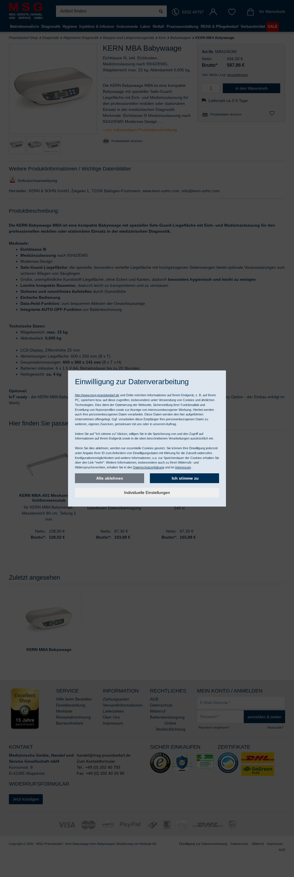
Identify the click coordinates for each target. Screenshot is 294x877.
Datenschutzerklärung (148, 467)
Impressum (183, 467)
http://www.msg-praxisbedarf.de (97, 395)
